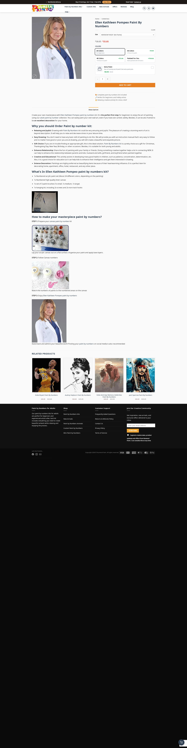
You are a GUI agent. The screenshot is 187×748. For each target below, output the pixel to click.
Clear (153, 30)
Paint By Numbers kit (112, 143)
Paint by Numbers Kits (73, 7)
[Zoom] (35, 76)
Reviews (124, 7)
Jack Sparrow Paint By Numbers (140, 395)
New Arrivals (104, 7)
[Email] (40, 454)
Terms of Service (101, 433)
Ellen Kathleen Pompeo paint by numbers (77, 115)
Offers (115, 7)
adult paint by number (49, 118)
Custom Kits (91, 7)
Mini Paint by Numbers (72, 433)
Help (67, 12)
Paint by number (75, 126)
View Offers (106, 2)
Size (96, 34)
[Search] (144, 8)
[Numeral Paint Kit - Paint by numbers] (46, 8)
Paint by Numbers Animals (73, 423)
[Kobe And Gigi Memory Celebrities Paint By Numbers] (109, 375)
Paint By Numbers (70, 130)
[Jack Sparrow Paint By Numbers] (140, 375)
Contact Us (99, 423)
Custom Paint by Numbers (73, 428)
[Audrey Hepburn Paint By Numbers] (77, 375)
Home (97, 19)
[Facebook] (33, 454)
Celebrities (105, 19)
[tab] (93, 109)
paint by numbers (88, 217)
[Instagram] (36, 454)
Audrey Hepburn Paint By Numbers (78, 395)
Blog (132, 7)
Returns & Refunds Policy (104, 419)
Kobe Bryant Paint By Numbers (46, 395)
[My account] (149, 8)
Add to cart (125, 85)
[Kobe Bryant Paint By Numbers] (46, 375)
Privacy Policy (100, 428)
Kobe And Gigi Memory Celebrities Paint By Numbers (109, 396)
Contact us (137, 2)
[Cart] (153, 8)
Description (93, 110)
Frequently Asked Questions (105, 414)
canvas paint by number (59, 221)
